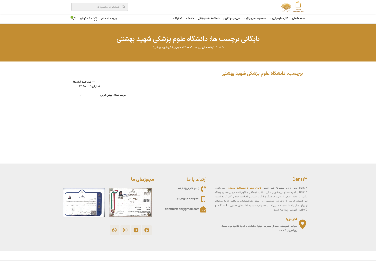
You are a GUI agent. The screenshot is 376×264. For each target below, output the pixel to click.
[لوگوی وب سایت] (291, 7)
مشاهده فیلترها (82, 82)
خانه (221, 47)
